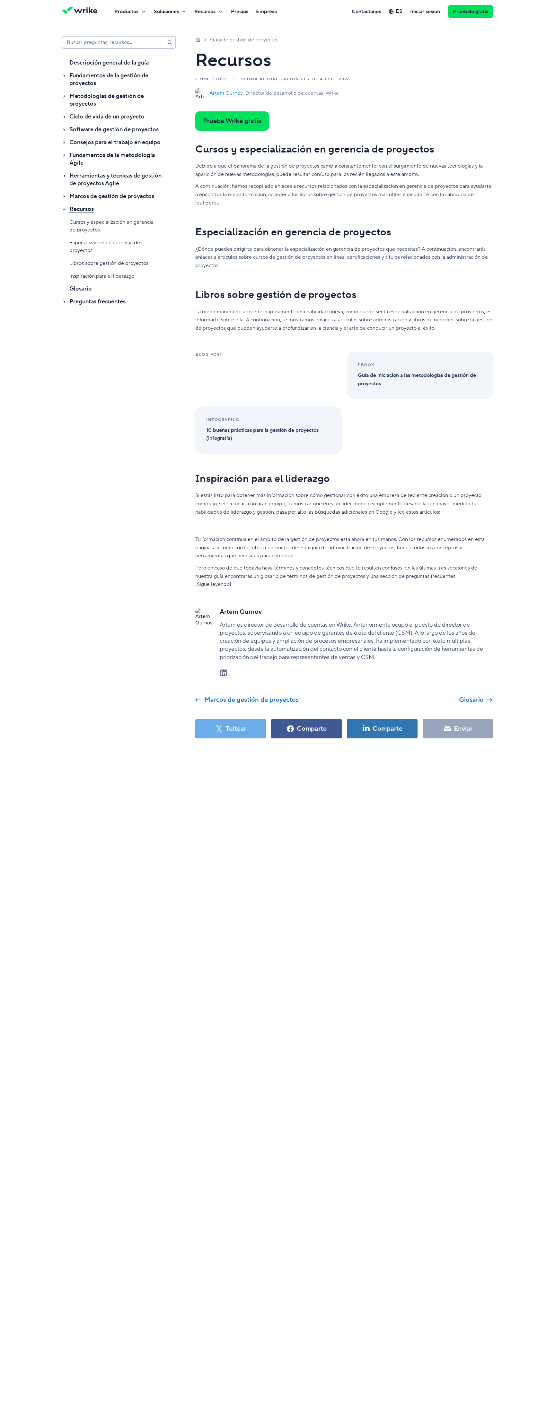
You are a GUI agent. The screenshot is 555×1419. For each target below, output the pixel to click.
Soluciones (166, 11)
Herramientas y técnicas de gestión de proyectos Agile (115, 179)
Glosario (80, 288)
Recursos (205, 11)
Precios (239, 11)
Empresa (266, 11)
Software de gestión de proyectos (114, 129)
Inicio (197, 39)
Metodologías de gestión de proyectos (106, 100)
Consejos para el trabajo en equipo (115, 142)
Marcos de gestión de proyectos (111, 196)
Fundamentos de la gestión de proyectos (108, 79)
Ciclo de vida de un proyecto (107, 116)
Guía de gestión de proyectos (244, 40)
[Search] (169, 42)
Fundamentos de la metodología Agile (112, 159)
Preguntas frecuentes (97, 301)
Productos (126, 11)
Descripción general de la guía (109, 62)
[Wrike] (81, 11)
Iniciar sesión (425, 11)
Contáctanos (366, 11)
